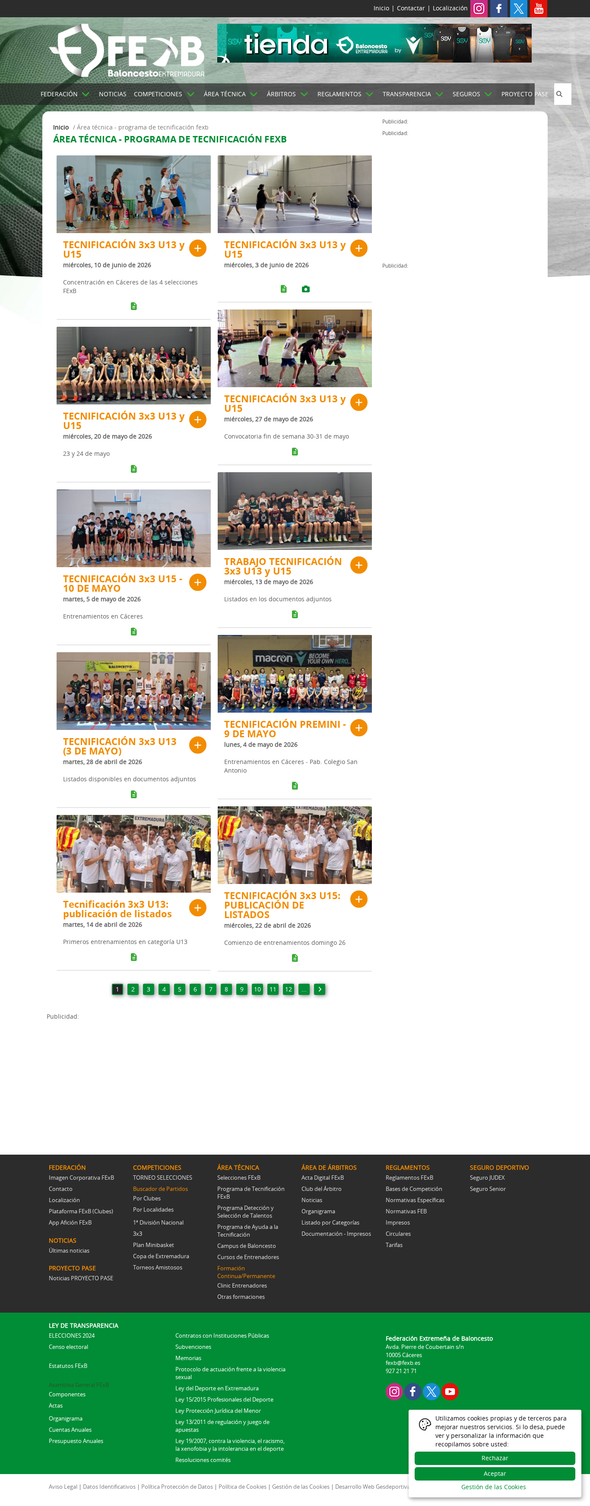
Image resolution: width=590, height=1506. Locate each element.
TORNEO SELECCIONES (162, 1177)
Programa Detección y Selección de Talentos (245, 1211)
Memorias (188, 1358)
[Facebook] (499, 8)
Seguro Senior (488, 1189)
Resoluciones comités (203, 1460)
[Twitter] (518, 8)
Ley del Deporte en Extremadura (217, 1388)
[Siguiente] (319, 989)
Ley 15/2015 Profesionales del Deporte (224, 1399)
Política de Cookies (242, 1486)
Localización (450, 8)
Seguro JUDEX (487, 1177)
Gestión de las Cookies (301, 1486)
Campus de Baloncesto (246, 1246)
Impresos (398, 1222)
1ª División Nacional (158, 1222)
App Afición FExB (70, 1222)
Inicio (381, 8)
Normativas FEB (406, 1211)
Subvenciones (193, 1347)
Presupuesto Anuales (76, 1441)
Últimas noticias (69, 1250)
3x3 (137, 1234)
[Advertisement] (214, 1081)
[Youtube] (538, 8)
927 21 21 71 (401, 1371)
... (304, 989)
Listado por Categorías (330, 1222)
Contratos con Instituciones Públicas (222, 1335)
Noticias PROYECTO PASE (81, 1278)
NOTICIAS (113, 94)
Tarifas (394, 1245)
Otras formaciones (241, 1297)
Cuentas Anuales (70, 1429)
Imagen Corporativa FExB (81, 1177)
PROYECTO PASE (525, 94)
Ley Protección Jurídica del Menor (218, 1410)
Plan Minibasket (153, 1245)
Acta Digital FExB (322, 1177)
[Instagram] (479, 8)
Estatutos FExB (68, 1366)
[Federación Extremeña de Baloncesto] (126, 49)
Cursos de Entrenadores (248, 1257)
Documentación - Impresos (336, 1234)
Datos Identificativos (109, 1486)
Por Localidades (153, 1209)
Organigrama (318, 1211)
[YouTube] (450, 1391)
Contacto (61, 1189)
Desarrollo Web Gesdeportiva (372, 1486)
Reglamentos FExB (409, 1177)
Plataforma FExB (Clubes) (81, 1211)
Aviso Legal (63, 1486)
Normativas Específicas (415, 1200)
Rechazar (495, 1458)
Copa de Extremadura (161, 1256)
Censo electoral (68, 1347)
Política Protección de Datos (177, 1486)
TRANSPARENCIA (407, 94)
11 (273, 989)
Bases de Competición (414, 1189)
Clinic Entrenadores (242, 1285)
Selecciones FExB (238, 1177)
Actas (56, 1405)
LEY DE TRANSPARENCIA (83, 1325)
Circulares (398, 1234)
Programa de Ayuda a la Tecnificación (247, 1230)
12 (288, 989)
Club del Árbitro (321, 1189)
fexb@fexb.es (403, 1363)
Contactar (411, 8)
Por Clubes (147, 1198)
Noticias (311, 1200)
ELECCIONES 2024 (72, 1335)
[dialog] (495, 1453)
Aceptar (495, 1473)
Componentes (67, 1394)
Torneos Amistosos (157, 1267)
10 (257, 989)
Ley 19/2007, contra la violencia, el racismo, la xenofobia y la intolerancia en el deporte (230, 1444)
